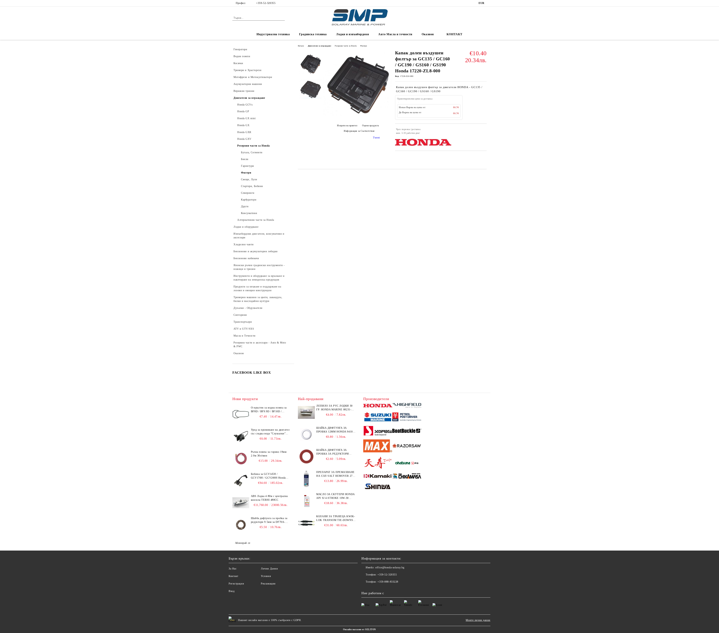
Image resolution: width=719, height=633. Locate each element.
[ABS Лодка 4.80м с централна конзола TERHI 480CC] (240, 502)
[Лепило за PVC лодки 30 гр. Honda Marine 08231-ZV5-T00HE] (306, 412)
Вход (231, 591)
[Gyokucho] (406, 446)
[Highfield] (406, 406)
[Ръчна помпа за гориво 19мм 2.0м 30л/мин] (240, 458)
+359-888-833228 (387, 581)
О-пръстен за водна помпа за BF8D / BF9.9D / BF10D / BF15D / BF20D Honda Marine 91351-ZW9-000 (269, 409)
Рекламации (268, 583)
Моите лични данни (478, 620)
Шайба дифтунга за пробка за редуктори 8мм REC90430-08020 (332, 452)
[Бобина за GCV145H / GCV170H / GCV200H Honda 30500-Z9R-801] (240, 480)
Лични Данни (269, 568)
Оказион (428, 34)
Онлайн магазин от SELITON (359, 629)
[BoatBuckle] (406, 431)
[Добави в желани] (484, 131)
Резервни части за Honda (346, 46)
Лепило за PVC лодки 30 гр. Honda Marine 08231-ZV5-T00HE (334, 408)
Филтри (363, 46)
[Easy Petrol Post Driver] (406, 417)
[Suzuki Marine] (377, 417)
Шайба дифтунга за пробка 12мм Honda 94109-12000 (335, 430)
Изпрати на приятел (347, 125)
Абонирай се (242, 543)
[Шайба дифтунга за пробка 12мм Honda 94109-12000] (306, 434)
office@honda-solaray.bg (389, 567)
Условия (266, 576)
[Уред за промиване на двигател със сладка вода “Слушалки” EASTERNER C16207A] (240, 436)
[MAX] (377, 446)
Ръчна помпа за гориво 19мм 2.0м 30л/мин (269, 453)
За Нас (232, 568)
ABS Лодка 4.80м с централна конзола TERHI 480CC (269, 498)
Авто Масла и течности (395, 34)
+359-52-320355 (265, 3)
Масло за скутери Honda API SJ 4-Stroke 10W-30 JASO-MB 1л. (335, 496)
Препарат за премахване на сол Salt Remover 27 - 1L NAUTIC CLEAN (335, 474)
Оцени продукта (370, 125)
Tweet (376, 137)
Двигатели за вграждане (319, 46)
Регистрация (236, 583)
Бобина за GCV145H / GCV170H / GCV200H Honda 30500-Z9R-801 (268, 476)
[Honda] (377, 406)
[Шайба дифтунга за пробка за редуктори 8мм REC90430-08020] (306, 456)
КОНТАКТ (454, 34)
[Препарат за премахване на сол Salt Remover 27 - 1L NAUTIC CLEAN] (306, 478)
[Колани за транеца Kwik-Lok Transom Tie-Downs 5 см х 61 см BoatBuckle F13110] (306, 523)
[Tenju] (377, 463)
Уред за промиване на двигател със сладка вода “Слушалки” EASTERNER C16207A (270, 431)
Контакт (233, 576)
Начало (301, 46)
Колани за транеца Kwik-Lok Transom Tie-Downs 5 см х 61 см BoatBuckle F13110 (335, 518)
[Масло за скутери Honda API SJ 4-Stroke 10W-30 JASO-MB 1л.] (306, 500)
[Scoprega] (377, 431)
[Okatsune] (406, 463)
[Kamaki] (377, 476)
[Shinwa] (377, 487)
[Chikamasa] (406, 476)
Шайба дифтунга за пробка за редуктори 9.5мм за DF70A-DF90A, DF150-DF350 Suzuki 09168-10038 (269, 520)
